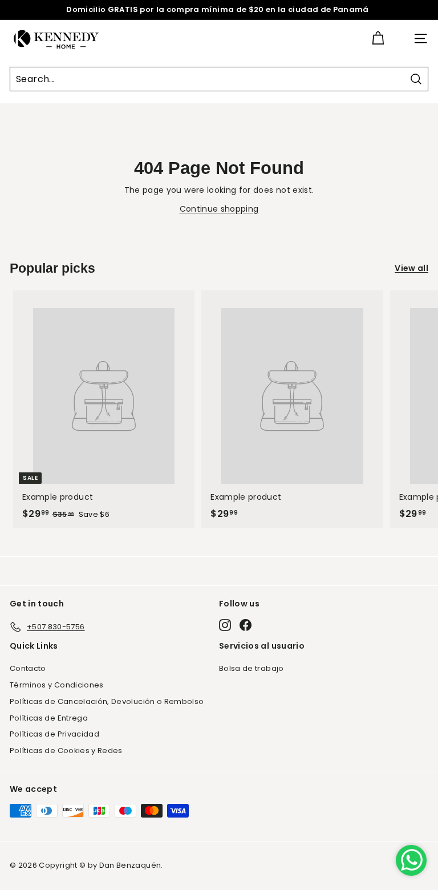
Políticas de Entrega (49, 718)
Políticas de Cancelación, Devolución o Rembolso (107, 701)
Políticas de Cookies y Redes (66, 750)
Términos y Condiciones (57, 684)
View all (411, 268)
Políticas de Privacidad (54, 734)
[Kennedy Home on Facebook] (246, 625)
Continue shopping (219, 209)
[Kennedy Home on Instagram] (225, 625)
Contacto (28, 668)
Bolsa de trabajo (251, 668)
